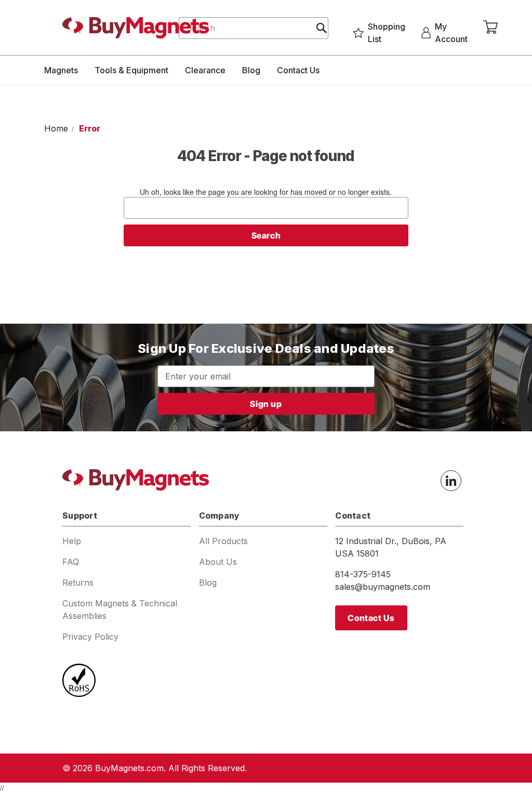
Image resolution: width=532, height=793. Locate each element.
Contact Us (298, 70)
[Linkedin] (451, 480)
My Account (451, 32)
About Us (218, 562)
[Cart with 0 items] (490, 27)
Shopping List (386, 32)
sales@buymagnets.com (382, 586)
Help (71, 541)
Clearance (205, 70)
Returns (78, 582)
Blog (251, 70)
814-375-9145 (363, 574)
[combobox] (253, 28)
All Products (223, 541)
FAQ (70, 562)
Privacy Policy (90, 636)
